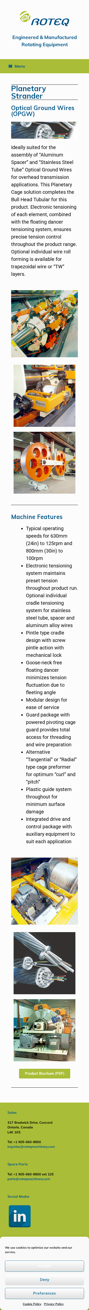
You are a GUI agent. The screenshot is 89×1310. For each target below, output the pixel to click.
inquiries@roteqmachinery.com (31, 1147)
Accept (44, 1266)
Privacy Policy (54, 1304)
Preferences (44, 1293)
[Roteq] (44, 18)
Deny (44, 1279)
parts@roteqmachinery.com (28, 1179)
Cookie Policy (32, 1304)
